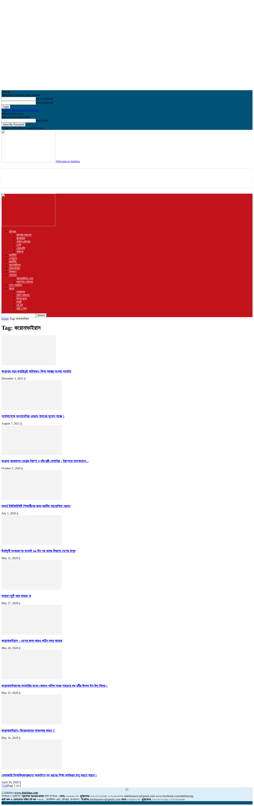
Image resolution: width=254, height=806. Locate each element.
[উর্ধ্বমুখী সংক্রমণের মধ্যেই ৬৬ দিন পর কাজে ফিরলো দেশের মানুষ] (31, 543)
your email (42, 120)
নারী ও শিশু (21, 308)
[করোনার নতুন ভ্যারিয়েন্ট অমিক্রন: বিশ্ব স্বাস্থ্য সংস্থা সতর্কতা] (28, 364)
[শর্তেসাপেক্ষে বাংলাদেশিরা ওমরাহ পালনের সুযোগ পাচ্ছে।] (31, 409)
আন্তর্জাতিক (15, 265)
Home (5, 318)
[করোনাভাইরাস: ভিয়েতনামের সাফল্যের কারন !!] (31, 723)
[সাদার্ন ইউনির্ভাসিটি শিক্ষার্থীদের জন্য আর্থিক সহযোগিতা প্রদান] (31, 498)
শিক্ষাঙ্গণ (12, 271)
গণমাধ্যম (20, 291)
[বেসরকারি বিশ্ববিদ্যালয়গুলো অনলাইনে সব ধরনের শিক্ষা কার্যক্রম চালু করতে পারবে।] (31, 768)
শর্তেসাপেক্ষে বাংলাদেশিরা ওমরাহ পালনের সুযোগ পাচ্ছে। (33, 416)
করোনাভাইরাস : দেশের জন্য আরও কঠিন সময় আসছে (31, 641)
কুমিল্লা (19, 251)
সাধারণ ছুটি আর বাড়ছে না (16, 596)
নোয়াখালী (20, 248)
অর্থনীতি (13, 255)
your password (44, 102)
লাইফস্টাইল (14, 268)
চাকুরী (19, 301)
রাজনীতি (13, 261)
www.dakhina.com (26, 792)
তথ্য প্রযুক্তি (15, 285)
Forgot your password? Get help (20, 110)
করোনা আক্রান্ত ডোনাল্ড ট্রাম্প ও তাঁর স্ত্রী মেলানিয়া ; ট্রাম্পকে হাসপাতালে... (45, 461)
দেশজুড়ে (13, 258)
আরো (11, 288)
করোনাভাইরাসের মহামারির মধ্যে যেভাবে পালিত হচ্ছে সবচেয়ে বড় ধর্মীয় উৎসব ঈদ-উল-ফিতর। (54, 686)
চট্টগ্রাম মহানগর (23, 234)
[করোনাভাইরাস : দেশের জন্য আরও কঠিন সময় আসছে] (31, 633)
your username (44, 98)
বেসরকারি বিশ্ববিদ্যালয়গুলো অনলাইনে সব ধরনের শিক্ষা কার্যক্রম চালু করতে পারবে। (49, 775)
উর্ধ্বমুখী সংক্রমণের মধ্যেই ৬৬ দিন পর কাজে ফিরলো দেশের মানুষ (38, 551)
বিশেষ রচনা (21, 298)
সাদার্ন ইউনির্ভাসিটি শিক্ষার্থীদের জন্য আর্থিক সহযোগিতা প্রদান (35, 506)
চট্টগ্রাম (12, 231)
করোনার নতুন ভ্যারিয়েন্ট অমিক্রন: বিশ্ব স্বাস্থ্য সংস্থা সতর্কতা (36, 371)
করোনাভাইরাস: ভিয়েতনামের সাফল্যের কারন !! (28, 731)
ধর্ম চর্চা (19, 305)
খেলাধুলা (13, 275)
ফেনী (18, 244)
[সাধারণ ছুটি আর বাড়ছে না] (31, 588)
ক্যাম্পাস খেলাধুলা (24, 281)
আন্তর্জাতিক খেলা (24, 278)
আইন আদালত (23, 295)
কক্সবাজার (20, 238)
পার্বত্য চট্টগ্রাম (23, 241)
